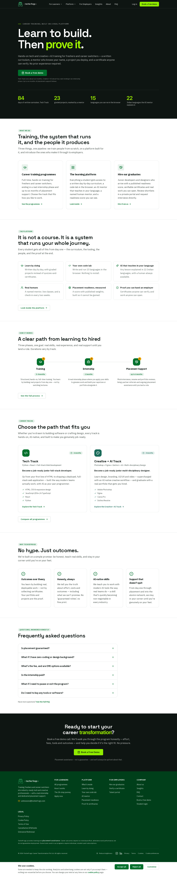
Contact (140, 796)
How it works (59, 788)
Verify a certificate (117, 788)
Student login (142, 804)
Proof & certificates (90, 804)
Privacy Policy (23, 816)
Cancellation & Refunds (27, 828)
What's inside (87, 784)
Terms (133, 853)
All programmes (60, 784)
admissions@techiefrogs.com (33, 801)
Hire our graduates (116, 784)
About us (140, 784)
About (108, 4)
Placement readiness (90, 800)
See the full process (30, 395)
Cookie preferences (152, 853)
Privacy (126, 853)
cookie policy (93, 872)
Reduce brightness (105, 853)
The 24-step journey (62, 792)
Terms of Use (23, 824)
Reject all (137, 867)
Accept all (121, 867)
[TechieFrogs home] (27, 4)
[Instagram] (116, 853)
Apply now (58, 796)
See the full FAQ (43, 702)
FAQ (116, 4)
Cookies (141, 853)
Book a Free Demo (90, 752)
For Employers (85, 4)
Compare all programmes (33, 519)
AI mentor (86, 796)
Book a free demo (149, 4)
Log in (134, 4)
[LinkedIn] (121, 853)
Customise (151, 867)
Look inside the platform (32, 308)
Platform (69, 4)
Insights (98, 4)
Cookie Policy (23, 820)
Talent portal (114, 792)
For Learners (54, 4)
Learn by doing (88, 788)
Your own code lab (89, 792)
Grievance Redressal (26, 832)
